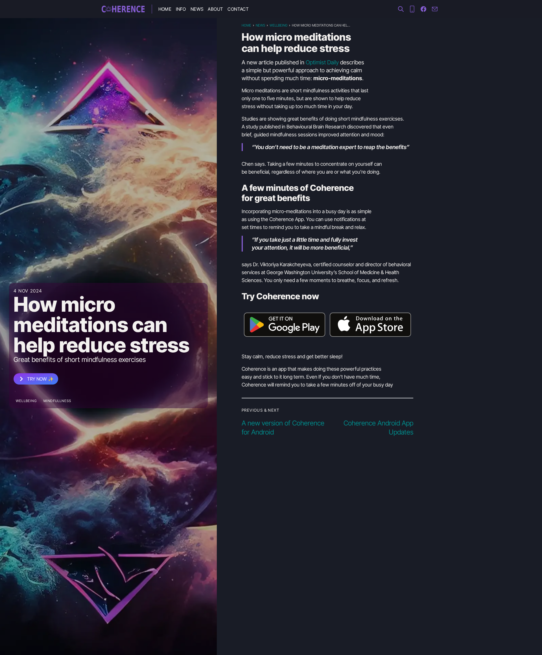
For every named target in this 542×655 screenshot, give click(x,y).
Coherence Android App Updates (378, 427)
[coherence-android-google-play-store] (284, 325)
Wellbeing (26, 401)
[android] (412, 9)
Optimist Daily (322, 62)
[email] (434, 9)
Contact (238, 9)
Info (181, 9)
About (215, 9)
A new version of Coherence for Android (283, 427)
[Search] (400, 9)
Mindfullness (57, 401)
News (197, 9)
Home (165, 9)
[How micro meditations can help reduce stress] (123, 9)
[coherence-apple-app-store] (370, 325)
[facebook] (423, 9)
